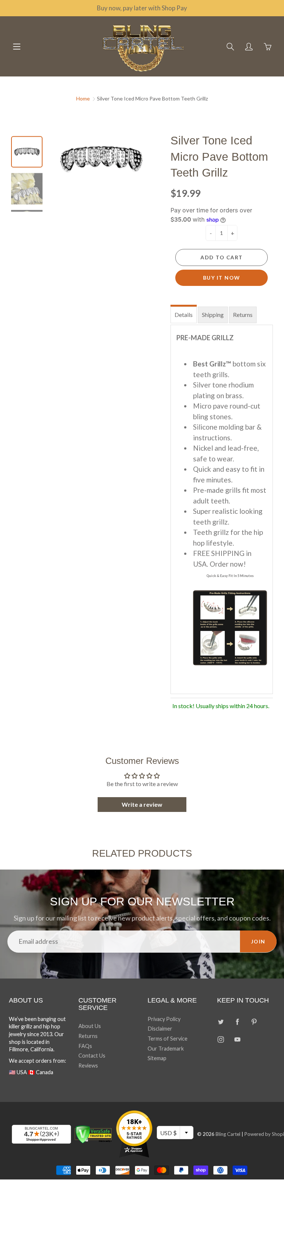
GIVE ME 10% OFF (209, 701)
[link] (209, 570)
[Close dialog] (268, 546)
